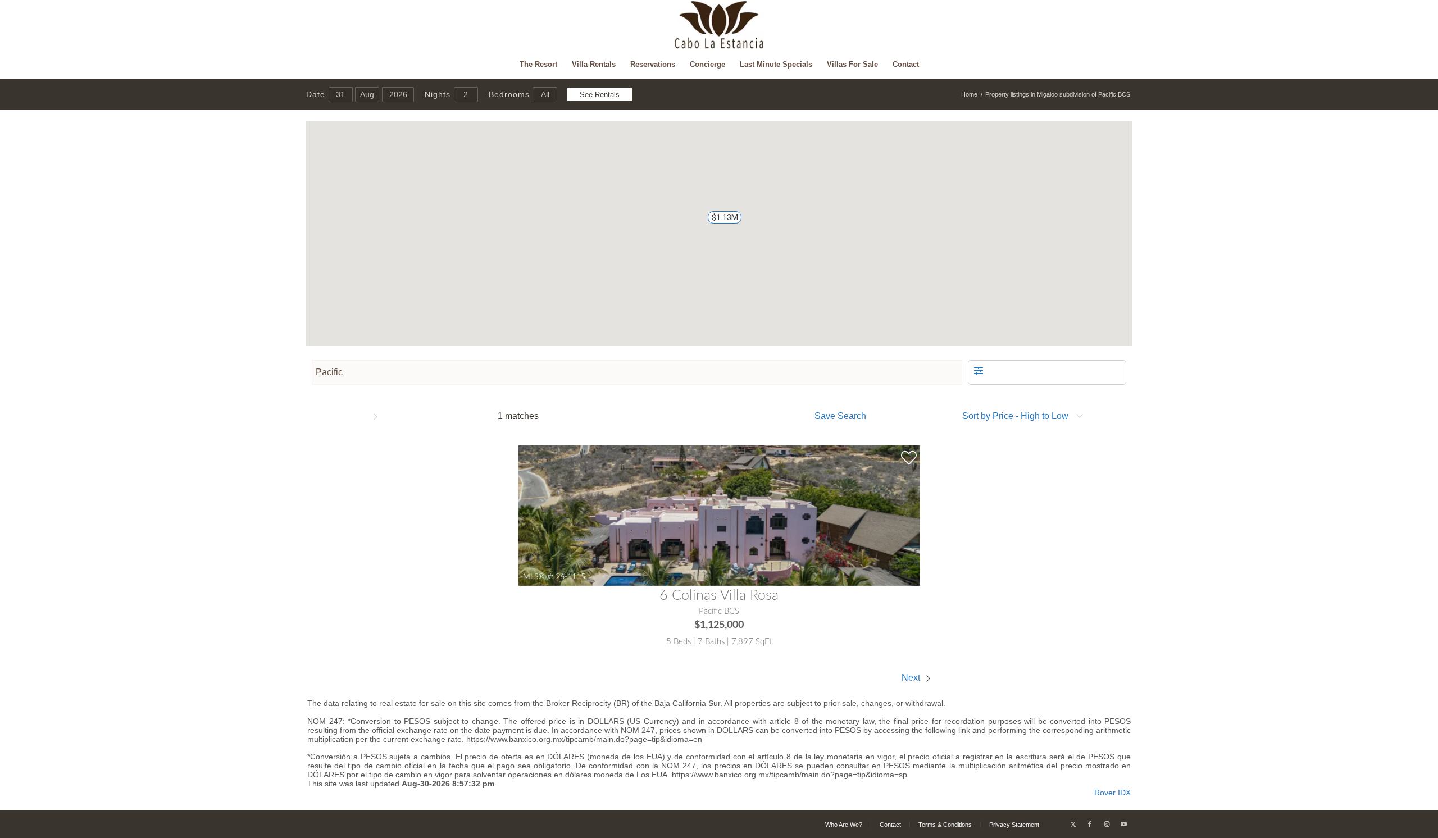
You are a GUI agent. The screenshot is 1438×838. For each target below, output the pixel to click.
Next (912, 677)
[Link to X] (1072, 824)
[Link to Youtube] (1123, 824)
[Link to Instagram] (1106, 824)
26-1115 (570, 576)
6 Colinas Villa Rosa (719, 596)
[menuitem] (538, 65)
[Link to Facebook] (1089, 824)
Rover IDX (1112, 792)
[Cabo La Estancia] (719, 25)
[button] (719, 222)
